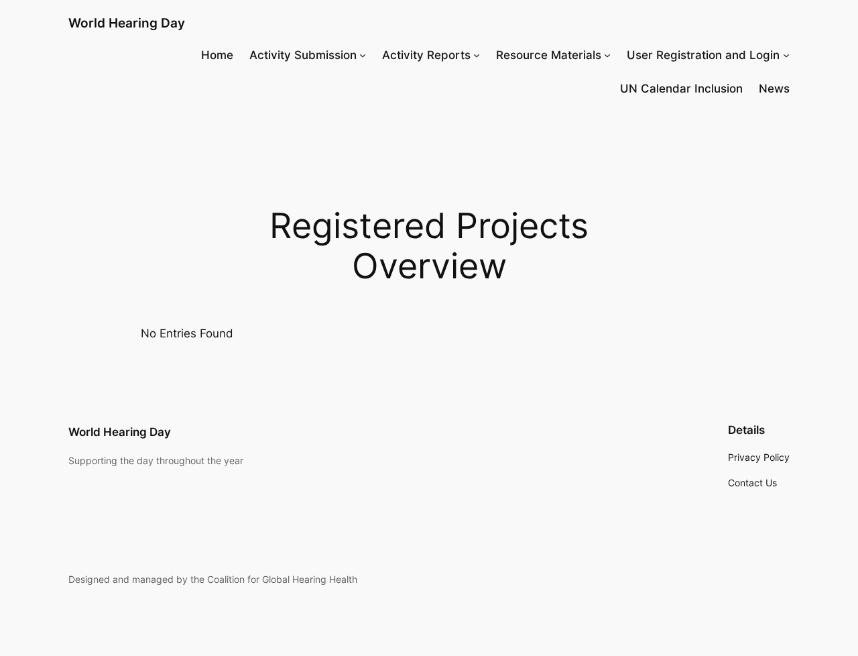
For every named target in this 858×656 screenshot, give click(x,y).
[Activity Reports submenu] (476, 55)
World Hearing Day (126, 23)
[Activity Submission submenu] (362, 55)
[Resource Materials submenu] (607, 55)
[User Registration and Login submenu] (786, 55)
